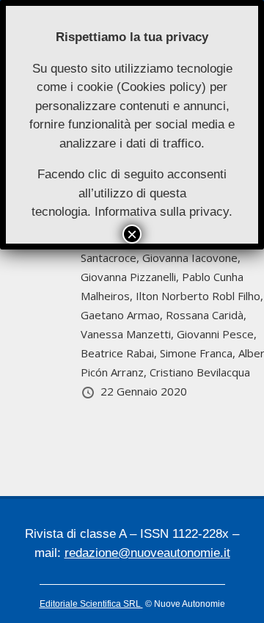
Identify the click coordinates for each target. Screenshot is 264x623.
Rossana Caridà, (206, 314)
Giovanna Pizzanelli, (131, 276)
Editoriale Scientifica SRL (91, 604)
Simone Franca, (199, 353)
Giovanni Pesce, (217, 334)
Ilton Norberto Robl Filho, (199, 295)
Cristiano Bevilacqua (200, 372)
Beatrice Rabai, (120, 353)
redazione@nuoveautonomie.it (147, 553)
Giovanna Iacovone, (191, 257)
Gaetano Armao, (123, 314)
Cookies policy (161, 87)
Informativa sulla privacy (162, 212)
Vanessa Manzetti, (129, 334)
